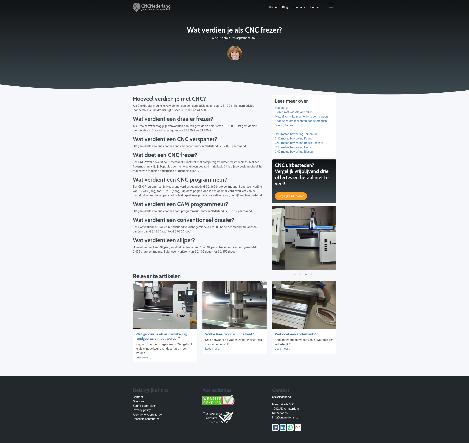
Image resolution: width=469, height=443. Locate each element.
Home (273, 7)
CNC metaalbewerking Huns (293, 147)
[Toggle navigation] (331, 7)
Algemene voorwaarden (148, 414)
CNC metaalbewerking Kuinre (293, 138)
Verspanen (282, 107)
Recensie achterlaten (146, 419)
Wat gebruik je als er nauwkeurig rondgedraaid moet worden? (161, 336)
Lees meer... (143, 357)
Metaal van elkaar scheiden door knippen (301, 116)
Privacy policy (142, 410)
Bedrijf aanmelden (144, 405)
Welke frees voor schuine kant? (229, 334)
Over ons (299, 7)
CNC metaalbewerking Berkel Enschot (299, 143)
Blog (285, 7)
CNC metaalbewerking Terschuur (296, 134)
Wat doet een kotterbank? (295, 334)
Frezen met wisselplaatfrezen (294, 112)
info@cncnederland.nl (286, 417)
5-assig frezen (284, 125)
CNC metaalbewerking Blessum (295, 151)
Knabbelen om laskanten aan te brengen (301, 121)
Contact (315, 7)
